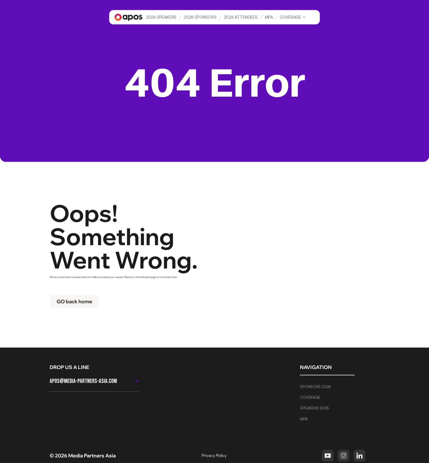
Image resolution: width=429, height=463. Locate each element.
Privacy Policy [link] (214, 455)
